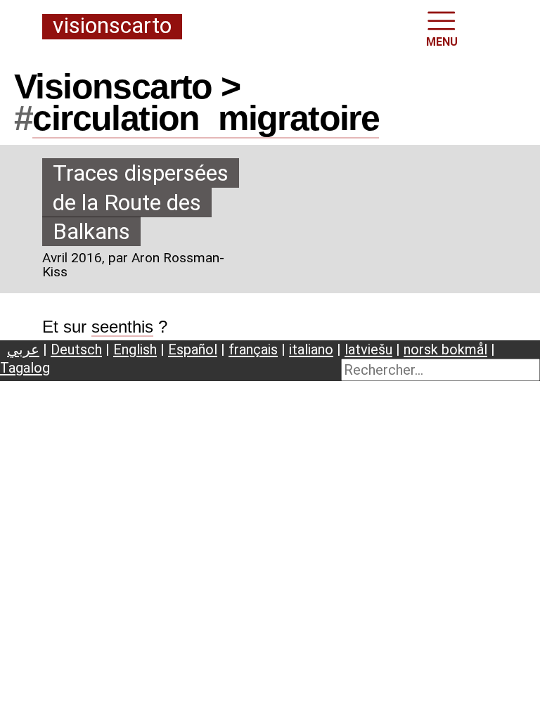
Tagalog (25, 367)
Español (192, 349)
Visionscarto (112, 26)
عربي (23, 349)
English (135, 349)
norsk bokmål (445, 349)
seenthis (122, 326)
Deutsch (76, 349)
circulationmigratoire (205, 118)
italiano (311, 349)
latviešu (368, 349)
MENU (442, 42)
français (253, 349)
